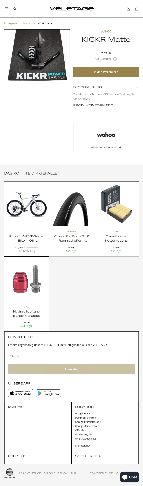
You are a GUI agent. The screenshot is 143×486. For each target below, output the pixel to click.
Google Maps (82, 413)
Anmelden (71, 369)
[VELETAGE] (71, 8)
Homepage (10, 23)
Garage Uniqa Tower (87, 426)
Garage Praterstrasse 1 (88, 421)
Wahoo (27, 23)
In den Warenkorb (106, 72)
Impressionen (83, 445)
